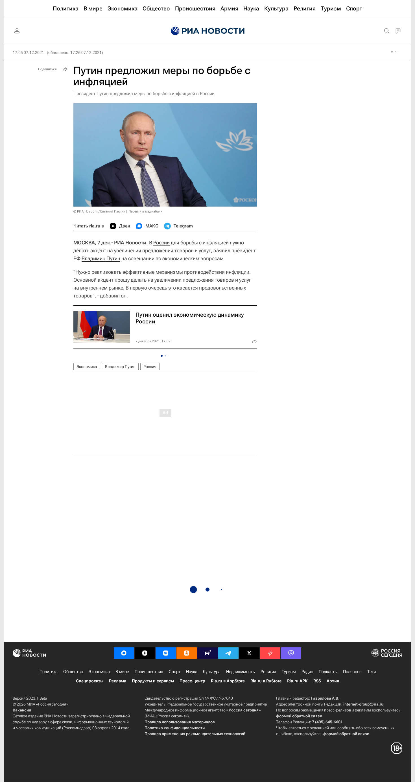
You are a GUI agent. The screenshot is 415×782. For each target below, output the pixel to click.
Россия (149, 366)
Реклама (117, 681)
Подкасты (328, 671)
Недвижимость (240, 671)
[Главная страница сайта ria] (207, 31)
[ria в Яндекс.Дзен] (145, 653)
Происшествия (149, 671)
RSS (317, 681)
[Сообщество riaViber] (291, 653)
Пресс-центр (192, 681)
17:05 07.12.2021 (28, 52)
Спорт (174, 671)
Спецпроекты (89, 681)
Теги (371, 671)
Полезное (352, 671)
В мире (122, 671)
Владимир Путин (101, 258)
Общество (73, 671)
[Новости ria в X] (249, 653)
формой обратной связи (299, 716)
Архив (333, 681)
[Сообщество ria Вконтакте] (166, 653)
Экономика (87, 366)
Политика (49, 671)
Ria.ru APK (297, 681)
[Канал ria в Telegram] (228, 653)
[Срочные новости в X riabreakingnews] (270, 653)
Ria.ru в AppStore (228, 681)
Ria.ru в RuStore (265, 681)
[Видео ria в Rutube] (207, 653)
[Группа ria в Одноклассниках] (186, 653)
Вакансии (22, 710)
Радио (307, 671)
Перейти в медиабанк (145, 211)
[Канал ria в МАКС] (124, 653)
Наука (191, 671)
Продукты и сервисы (153, 681)
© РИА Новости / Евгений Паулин (99, 211)
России (161, 243)
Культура (211, 671)
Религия (268, 671)
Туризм (289, 671)
